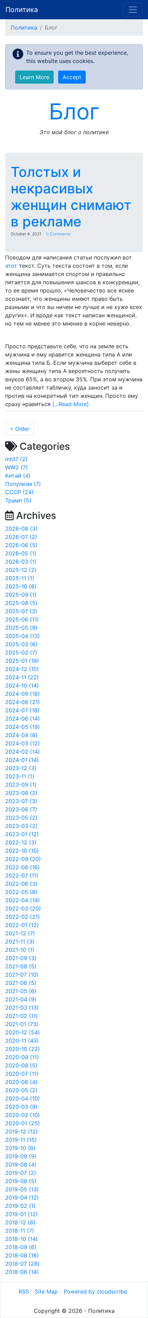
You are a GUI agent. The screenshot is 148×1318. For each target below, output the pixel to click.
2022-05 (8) (21, 892)
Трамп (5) (18, 500)
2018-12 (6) (20, 1222)
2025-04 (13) (22, 636)
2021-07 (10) (22, 974)
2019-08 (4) (20, 1164)
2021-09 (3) (20, 958)
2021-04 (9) (20, 999)
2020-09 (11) (22, 1057)
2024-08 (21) (22, 702)
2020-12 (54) (22, 1032)
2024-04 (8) (21, 735)
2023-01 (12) (22, 834)
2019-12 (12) (21, 1131)
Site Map (46, 1291)
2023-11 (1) (19, 776)
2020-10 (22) (22, 1048)
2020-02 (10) (22, 1115)
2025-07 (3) (21, 611)
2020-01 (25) (22, 1123)
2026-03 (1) (20, 561)
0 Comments (58, 233)
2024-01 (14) (22, 759)
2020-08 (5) (21, 1065)
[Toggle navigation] (132, 10)
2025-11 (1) (19, 578)
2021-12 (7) (20, 933)
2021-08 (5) (20, 966)
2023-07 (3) (21, 801)
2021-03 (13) (22, 1007)
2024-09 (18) (22, 693)
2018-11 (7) (19, 1230)
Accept (72, 77)
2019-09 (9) (20, 1156)
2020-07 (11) (22, 1073)
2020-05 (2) (21, 1090)
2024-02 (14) (22, 751)
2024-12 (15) (22, 669)
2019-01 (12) (21, 1214)
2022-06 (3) (21, 883)
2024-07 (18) (22, 710)
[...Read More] (70, 404)
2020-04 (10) (22, 1098)
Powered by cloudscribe (95, 1291)
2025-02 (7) (21, 652)
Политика (22, 10)
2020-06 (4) (21, 1081)
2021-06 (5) (20, 982)
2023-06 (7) (21, 809)
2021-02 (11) (21, 1015)
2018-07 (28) (22, 1263)
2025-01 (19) (22, 660)
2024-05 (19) (22, 726)
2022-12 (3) (20, 842)
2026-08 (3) (21, 528)
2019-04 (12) (22, 1197)
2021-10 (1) (19, 949)
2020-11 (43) (22, 1040)
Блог (74, 111)
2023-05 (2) (21, 817)
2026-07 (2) (21, 536)
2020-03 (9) (21, 1106)
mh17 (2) (16, 459)
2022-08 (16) (22, 867)
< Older (19, 428)
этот (11, 265)
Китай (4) (18, 475)
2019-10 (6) (20, 1148)
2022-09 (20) (23, 858)
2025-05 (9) (21, 627)
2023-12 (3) (20, 768)
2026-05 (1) (20, 553)
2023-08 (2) (21, 792)
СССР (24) (19, 492)
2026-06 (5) (21, 545)
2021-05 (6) (20, 991)
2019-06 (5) (20, 1181)
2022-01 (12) (22, 925)
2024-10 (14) (22, 685)
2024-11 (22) (22, 677)
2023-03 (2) (21, 825)
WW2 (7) (16, 467)
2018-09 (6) (20, 1247)
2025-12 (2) (20, 569)
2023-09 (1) (20, 784)
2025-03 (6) (21, 644)
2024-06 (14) (22, 718)
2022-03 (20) (23, 908)
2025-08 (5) (21, 602)
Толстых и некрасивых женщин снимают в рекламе (71, 196)
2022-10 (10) (22, 850)
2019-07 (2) (20, 1172)
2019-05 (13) (22, 1189)
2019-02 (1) (20, 1205)
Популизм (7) (23, 483)
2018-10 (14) (21, 1238)
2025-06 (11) (22, 619)
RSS (24, 1291)
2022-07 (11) (22, 875)
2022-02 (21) (22, 916)
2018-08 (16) (22, 1255)
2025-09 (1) (20, 594)
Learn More (34, 77)
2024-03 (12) (22, 743)
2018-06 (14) (22, 1271)
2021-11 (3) (19, 941)
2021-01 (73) (22, 1024)
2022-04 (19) (22, 900)
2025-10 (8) (20, 586)
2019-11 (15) (21, 1139)
